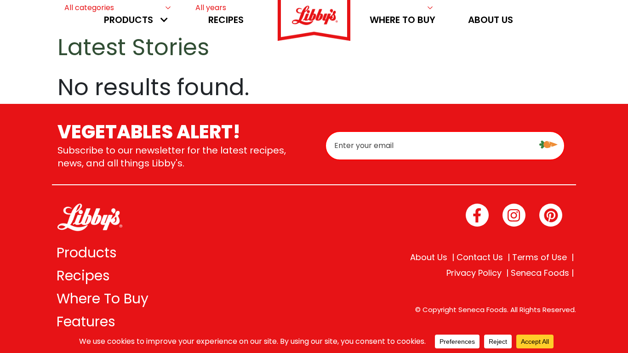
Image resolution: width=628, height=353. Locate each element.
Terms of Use (539, 257)
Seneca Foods (540, 273)
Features (86, 321)
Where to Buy (402, 19)
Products (128, 19)
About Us (490, 19)
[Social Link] (477, 215)
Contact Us (480, 257)
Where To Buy (102, 298)
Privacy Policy (474, 273)
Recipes (226, 19)
